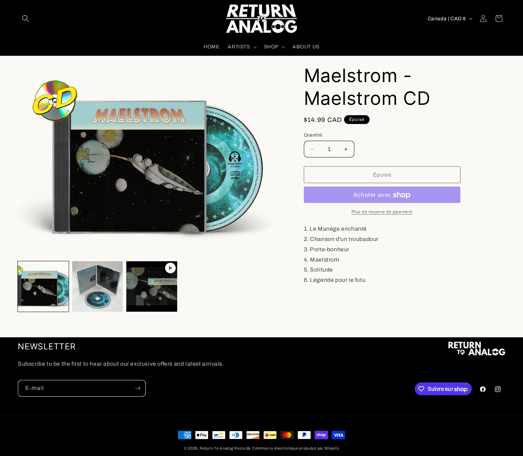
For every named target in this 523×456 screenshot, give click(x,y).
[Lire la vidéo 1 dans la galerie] (151, 286)
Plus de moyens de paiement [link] (382, 212)
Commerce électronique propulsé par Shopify (295, 448)
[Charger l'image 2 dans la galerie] (97, 286)
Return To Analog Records (225, 448)
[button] (25, 18)
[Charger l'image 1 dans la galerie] (43, 286)
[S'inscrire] (138, 388)
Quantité (313, 135)
